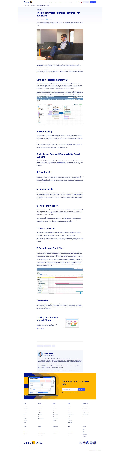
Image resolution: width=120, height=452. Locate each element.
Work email (64, 387)
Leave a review (70, 422)
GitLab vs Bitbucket (85, 410)
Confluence (55, 433)
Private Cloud (40, 414)
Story (69, 410)
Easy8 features (26, 406)
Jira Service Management (56, 431)
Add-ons (25, 416)
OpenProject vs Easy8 (41, 433)
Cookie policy (70, 435)
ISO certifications (70, 433)
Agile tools (25, 412)
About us (69, 406)
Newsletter (69, 416)
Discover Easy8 (40, 328)
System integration (26, 435)
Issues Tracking (40, 345)
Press (68, 418)
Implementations (40, 406)
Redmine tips (39, 9)
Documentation (55, 416)
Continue (81, 389)
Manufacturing (26, 431)
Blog (54, 406)
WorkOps (25, 418)
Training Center (55, 414)
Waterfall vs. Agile (85, 406)
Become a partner (41, 418)
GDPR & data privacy (71, 431)
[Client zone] (76, 2)
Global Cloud (40, 412)
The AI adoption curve (86, 412)
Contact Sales (86, 2)
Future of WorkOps (85, 414)
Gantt (54, 345)
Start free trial (93, 2)
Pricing (25, 422)
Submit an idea (70, 420)
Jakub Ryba (50, 19)
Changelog (54, 420)
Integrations (40, 408)
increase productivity (61, 162)
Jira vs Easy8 (40, 431)
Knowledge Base (26, 410)
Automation (25, 420)
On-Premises (40, 410)
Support (39, 416)
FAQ (53, 410)
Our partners (70, 412)
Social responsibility (71, 414)
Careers (69, 408)
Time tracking (47, 345)
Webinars (54, 412)
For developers (55, 418)
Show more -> (85, 416)
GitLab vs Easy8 (40, 435)
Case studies (55, 408)
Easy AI (25, 414)
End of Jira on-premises (86, 408)
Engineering (25, 433)
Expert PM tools (26, 408)
